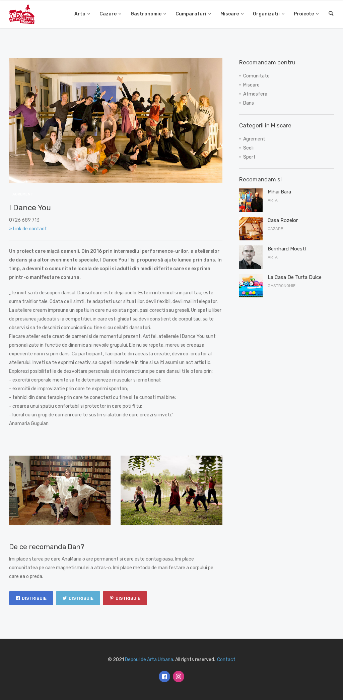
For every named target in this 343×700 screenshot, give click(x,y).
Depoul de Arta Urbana (149, 659)
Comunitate (256, 76)
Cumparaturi (191, 14)
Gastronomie (146, 14)
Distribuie (34, 598)
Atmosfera (255, 94)
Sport (249, 157)
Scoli (248, 148)
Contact (226, 659)
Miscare (229, 14)
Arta (79, 14)
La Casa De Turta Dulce (295, 277)
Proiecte (304, 14)
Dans (248, 103)
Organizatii (266, 14)
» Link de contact (28, 229)
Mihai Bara (279, 192)
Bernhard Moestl (287, 249)
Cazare (108, 14)
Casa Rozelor (283, 220)
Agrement (22, 194)
